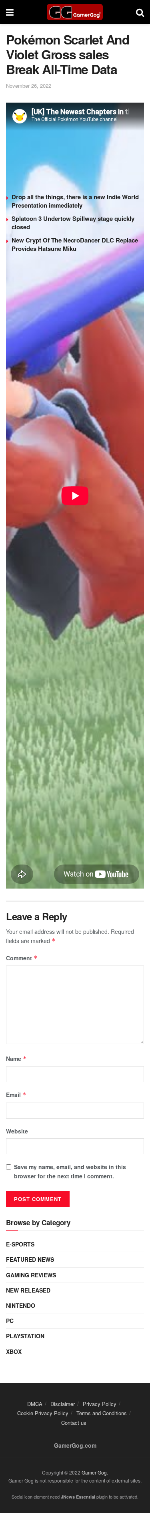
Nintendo (20, 1305)
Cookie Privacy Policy (42, 1413)
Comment (22, 958)
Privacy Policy (99, 1404)
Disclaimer (62, 1404)
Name (16, 1058)
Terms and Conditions (101, 1413)
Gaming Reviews (31, 1275)
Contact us (73, 1422)
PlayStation (25, 1336)
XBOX (14, 1351)
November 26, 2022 (28, 85)
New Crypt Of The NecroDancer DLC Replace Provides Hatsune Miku (75, 244)
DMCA (34, 1404)
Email (16, 1095)
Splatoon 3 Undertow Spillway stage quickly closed (73, 222)
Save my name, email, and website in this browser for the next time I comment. (70, 1171)
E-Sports (20, 1244)
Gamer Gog (94, 1472)
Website (17, 1131)
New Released (28, 1290)
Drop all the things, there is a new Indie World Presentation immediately (75, 201)
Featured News (30, 1259)
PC (10, 1321)
